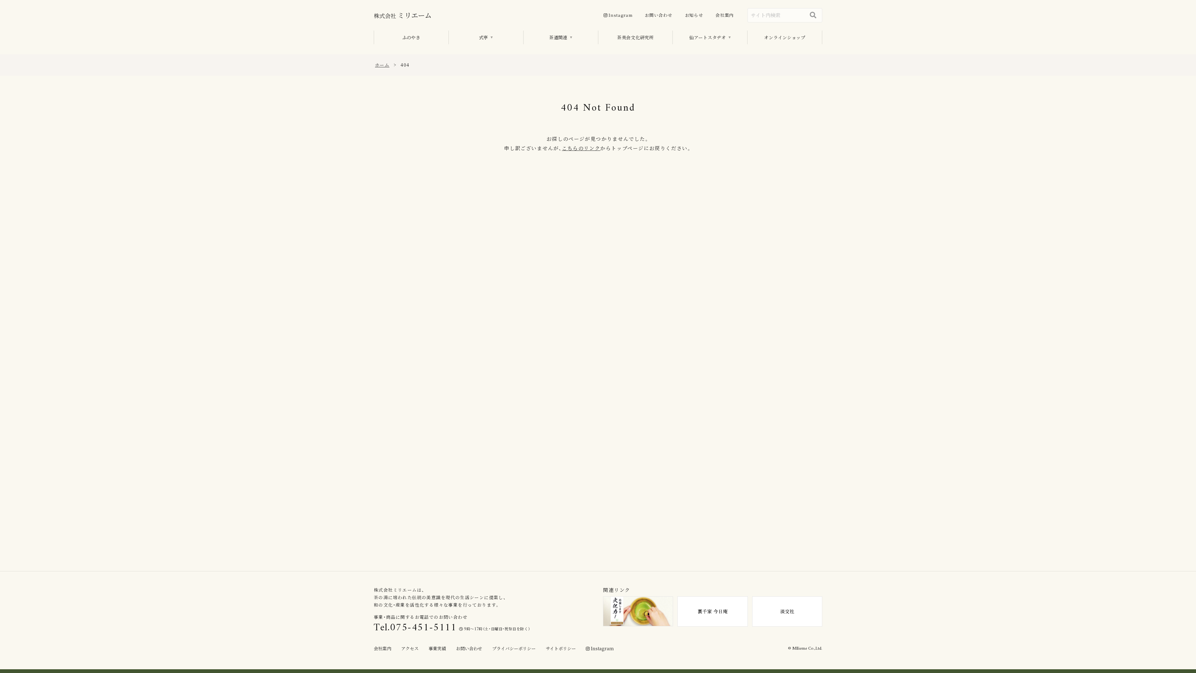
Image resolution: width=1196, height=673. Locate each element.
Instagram (620, 15)
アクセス (410, 648)
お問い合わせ (658, 15)
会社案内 (724, 15)
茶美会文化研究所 (635, 37)
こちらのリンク (581, 148)
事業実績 (437, 648)
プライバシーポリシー (514, 648)
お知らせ (694, 15)
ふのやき (411, 37)
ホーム (382, 65)
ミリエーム (403, 15)
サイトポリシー (561, 648)
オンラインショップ (784, 37)
